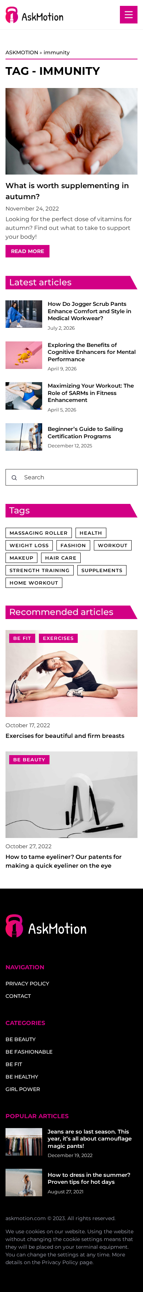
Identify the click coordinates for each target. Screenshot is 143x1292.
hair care (61, 558)
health (91, 533)
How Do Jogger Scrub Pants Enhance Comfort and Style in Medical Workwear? (89, 311)
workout (113, 545)
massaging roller (39, 533)
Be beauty (21, 1039)
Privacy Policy (60, 1262)
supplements (101, 570)
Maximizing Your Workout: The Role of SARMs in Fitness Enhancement (91, 392)
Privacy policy (27, 983)
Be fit (14, 1064)
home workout (34, 583)
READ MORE (27, 251)
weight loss (29, 545)
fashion (73, 545)
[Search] (14, 478)
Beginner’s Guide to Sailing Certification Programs (85, 432)
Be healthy (22, 1076)
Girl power (23, 1089)
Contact (18, 996)
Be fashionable (29, 1051)
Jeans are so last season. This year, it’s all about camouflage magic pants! (90, 1138)
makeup (21, 558)
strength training (40, 570)
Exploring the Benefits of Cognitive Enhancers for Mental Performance (92, 352)
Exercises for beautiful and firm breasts (65, 735)
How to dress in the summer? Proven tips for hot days (89, 1178)
